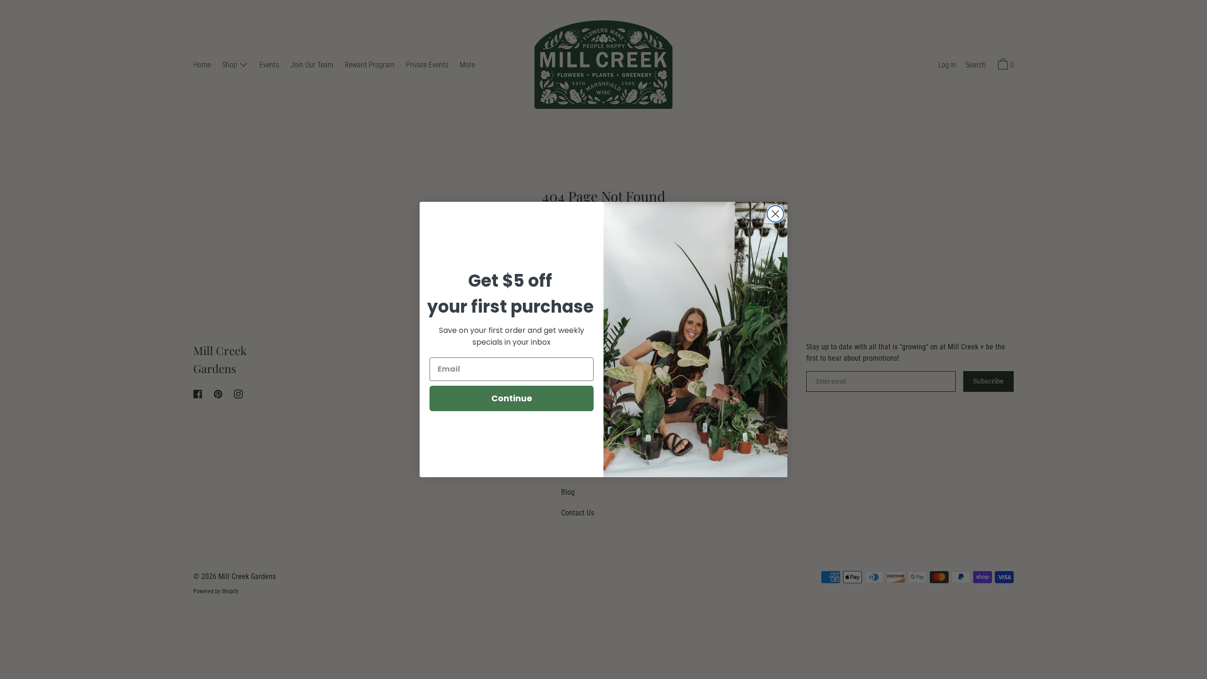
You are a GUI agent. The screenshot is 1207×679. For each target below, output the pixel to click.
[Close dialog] (775, 214)
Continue (511, 398)
